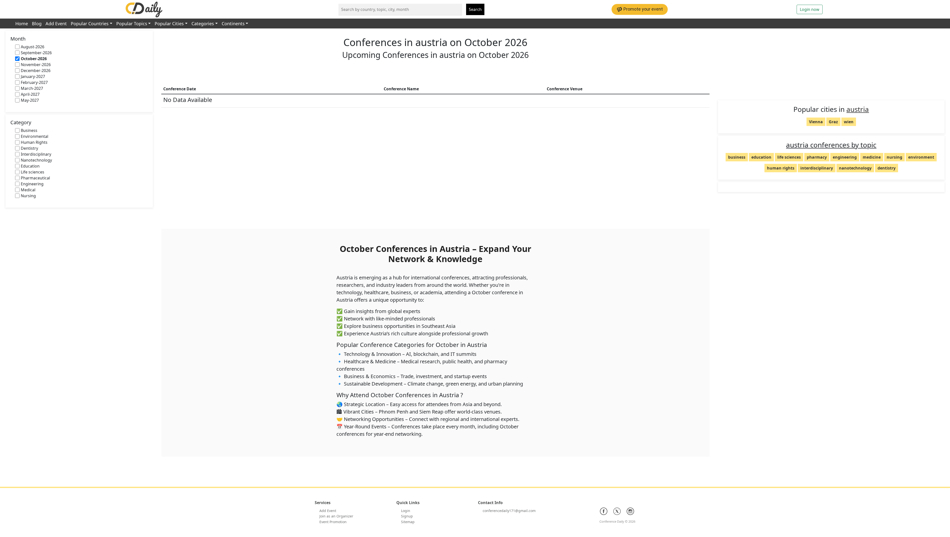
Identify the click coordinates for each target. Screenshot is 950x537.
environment (921, 157)
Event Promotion (333, 521)
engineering (845, 157)
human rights (780, 168)
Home (21, 23)
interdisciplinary (816, 168)
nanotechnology (855, 168)
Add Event (56, 23)
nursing (894, 157)
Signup (407, 516)
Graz (833, 121)
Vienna (816, 121)
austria (857, 109)
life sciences (789, 157)
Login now (809, 9)
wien (849, 121)
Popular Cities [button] (169, 23)
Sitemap (408, 521)
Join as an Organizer (336, 516)
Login (405, 510)
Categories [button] (202, 23)
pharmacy (817, 157)
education (761, 157)
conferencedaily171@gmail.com (509, 510)
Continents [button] (233, 23)
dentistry (887, 168)
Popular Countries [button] (90, 23)
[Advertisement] (435, 73)
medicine (872, 157)
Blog (37, 23)
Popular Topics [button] (131, 23)
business (736, 157)
